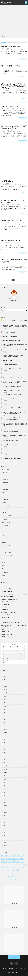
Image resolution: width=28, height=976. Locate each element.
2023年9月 (4, 672)
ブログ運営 (4, 525)
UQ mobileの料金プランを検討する (11, 66)
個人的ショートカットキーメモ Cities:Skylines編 (12, 377)
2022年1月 (4, 722)
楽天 (17, 90)
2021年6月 (4, 745)
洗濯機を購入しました (5, 636)
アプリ (7, 864)
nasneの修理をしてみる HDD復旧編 (10, 364)
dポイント (17, 855)
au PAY (12, 855)
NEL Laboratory (6, 2)
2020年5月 (4, 789)
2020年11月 (4, 769)
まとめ (17, 49)
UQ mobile (10, 49)
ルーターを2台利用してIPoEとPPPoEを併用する (12, 394)
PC (4, 329)
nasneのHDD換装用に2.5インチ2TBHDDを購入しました (14, 448)
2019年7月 (4, 822)
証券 (3, 562)
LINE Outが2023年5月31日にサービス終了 (9, 612)
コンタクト (5, 968)
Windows (5, 370)
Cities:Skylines (6, 347)
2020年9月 (4, 775)
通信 (20, 49)
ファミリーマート (18, 873)
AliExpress (5, 572)
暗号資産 (3, 539)
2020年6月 (4, 785)
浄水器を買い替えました (5, 617)
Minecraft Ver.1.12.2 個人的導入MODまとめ (11, 340)
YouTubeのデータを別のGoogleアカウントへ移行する (13, 402)
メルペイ (8, 879)
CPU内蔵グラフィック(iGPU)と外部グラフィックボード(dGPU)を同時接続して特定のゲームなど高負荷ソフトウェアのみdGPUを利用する (15, 327)
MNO (12, 90)
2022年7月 (4, 702)
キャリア (14, 49)
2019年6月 (4, 825)
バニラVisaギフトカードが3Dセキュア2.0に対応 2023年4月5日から (14, 594)
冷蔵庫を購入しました (5, 631)
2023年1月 (4, 682)
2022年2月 (4, 719)
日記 (3, 535)
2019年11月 (4, 808)
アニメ (4, 489)
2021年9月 (4, 735)
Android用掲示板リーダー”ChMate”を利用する (12, 458)
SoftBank (14, 222)
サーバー (14, 867)
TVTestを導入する (6, 372)
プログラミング (5, 522)
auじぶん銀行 (5, 49)
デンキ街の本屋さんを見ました (7, 620)
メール (21, 222)
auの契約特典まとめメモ (8, 181)
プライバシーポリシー (13, 968)
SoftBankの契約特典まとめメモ (10, 240)
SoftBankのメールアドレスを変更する (12, 220)
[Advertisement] (14, 20)
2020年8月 (4, 779)
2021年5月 (4, 749)
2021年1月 (4, 762)
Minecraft (5, 482)
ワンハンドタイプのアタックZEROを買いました (10, 622)
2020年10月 (4, 772)
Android (5, 362)
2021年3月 (4, 755)
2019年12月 (4, 805)
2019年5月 (4, 828)
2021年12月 (4, 726)
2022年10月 (4, 692)
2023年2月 (4, 679)
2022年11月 (4, 689)
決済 (3, 542)
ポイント (3, 529)
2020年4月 (4, 792)
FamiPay (3, 858)
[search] (26, 310)
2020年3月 (4, 795)
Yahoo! (9, 243)
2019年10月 (4, 812)
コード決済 (5, 548)
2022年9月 (4, 696)
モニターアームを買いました (6, 614)
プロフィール (22, 968)
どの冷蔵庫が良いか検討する (6, 634)
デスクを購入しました (5, 629)
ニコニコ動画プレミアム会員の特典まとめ (9, 599)
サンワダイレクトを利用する (6, 591)
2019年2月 (4, 838)
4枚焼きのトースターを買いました (7, 601)
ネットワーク (3, 873)
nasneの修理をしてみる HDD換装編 (10, 336)
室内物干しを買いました (5, 607)
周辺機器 (5, 427)
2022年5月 (4, 709)
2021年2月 (4, 759)
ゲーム (3, 475)
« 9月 (3, 662)
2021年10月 (4, 732)
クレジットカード (6, 545)
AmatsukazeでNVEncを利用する (9, 398)
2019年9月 (4, 815)
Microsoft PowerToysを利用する (7, 596)
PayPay (2, 861)
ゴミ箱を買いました (4, 609)
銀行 (22, 49)
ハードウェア (6, 333)
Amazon (2, 855)
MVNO (14, 108)
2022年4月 (4, 712)
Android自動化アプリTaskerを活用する (10, 440)
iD (6, 858)
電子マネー (6, 352)
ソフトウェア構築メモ (12, 870)
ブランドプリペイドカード (8, 555)
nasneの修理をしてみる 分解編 (9, 332)
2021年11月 (4, 729)
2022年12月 (4, 686)
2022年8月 (4, 699)
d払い (22, 855)
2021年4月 (4, 752)
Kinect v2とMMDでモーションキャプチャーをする (12, 444)
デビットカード (6, 552)
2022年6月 (4, 706)
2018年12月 (4, 845)
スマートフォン (6, 515)
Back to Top (14, 957)
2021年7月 (4, 742)
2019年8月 (4, 818)
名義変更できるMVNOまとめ (9, 106)
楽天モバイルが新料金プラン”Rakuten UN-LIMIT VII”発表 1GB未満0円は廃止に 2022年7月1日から (14, 86)
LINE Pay (13, 858)
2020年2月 (4, 799)
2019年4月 (4, 832)
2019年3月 (4, 835)
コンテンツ (4, 485)
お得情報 (3, 472)
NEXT (26, 280)
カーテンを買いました (5, 604)
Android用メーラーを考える (8, 360)
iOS (4, 502)
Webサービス (9, 130)
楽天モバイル (21, 90)
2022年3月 (4, 716)
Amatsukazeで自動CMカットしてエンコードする (12, 368)
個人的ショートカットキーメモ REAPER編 (11, 390)
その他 (3, 492)
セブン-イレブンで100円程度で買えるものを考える (12, 386)
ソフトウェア (6, 374)
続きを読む (22, 58)
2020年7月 (4, 782)
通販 (8, 48)
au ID (4, 131)
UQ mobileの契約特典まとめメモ (11, 46)
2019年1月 (4, 842)
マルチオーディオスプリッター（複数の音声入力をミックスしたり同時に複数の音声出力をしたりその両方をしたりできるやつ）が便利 (15, 424)
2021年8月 (4, 739)
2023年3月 (4, 676)
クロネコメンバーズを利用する (7, 588)
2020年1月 (4, 802)
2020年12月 (4, 765)
